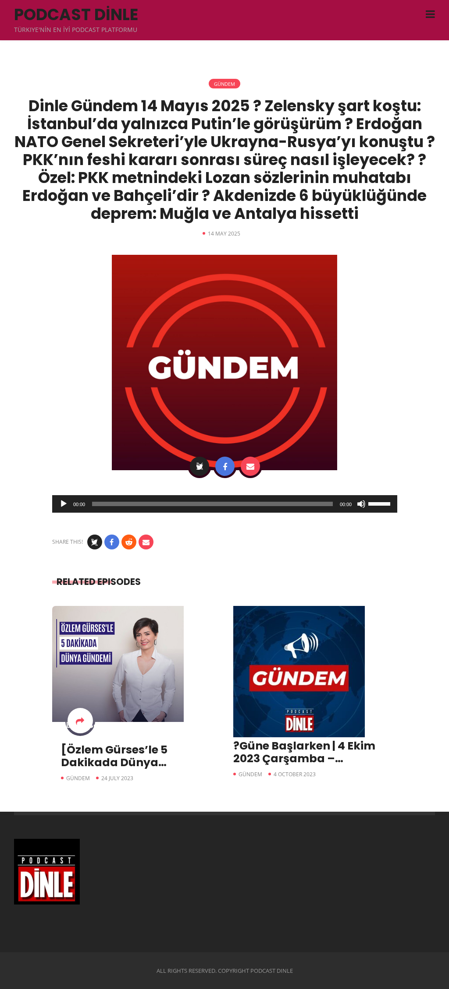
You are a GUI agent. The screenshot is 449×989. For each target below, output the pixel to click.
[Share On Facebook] (225, 466)
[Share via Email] (250, 466)
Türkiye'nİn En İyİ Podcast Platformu (75, 29)
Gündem (224, 84)
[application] (224, 504)
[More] (80, 720)
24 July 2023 (117, 778)
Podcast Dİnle (76, 15)
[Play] (63, 504)
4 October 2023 (295, 774)
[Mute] (361, 504)
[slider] (380, 503)
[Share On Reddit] (128, 542)
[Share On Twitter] (199, 466)
